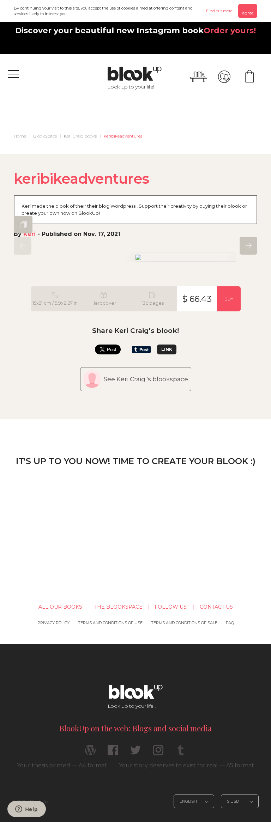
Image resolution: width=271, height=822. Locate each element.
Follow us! (171, 607)
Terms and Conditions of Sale (184, 622)
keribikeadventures (123, 136)
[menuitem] (20, 136)
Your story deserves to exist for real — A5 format (186, 765)
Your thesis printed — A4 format (62, 765)
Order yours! (230, 30)
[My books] (198, 76)
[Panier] (249, 76)
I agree (247, 11)
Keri (29, 234)
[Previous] (22, 246)
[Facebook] (113, 753)
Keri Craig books (80, 136)
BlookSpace (45, 136)
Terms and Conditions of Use (110, 622)
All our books (60, 607)
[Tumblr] (180, 753)
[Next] (248, 246)
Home (20, 136)
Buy (228, 299)
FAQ (230, 622)
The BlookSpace (118, 607)
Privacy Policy (53, 622)
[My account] (224, 76)
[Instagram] (158, 753)
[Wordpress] (90, 753)
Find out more (219, 10)
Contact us (216, 607)
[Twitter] (135, 753)
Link (166, 349)
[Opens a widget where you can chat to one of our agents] (26, 809)
